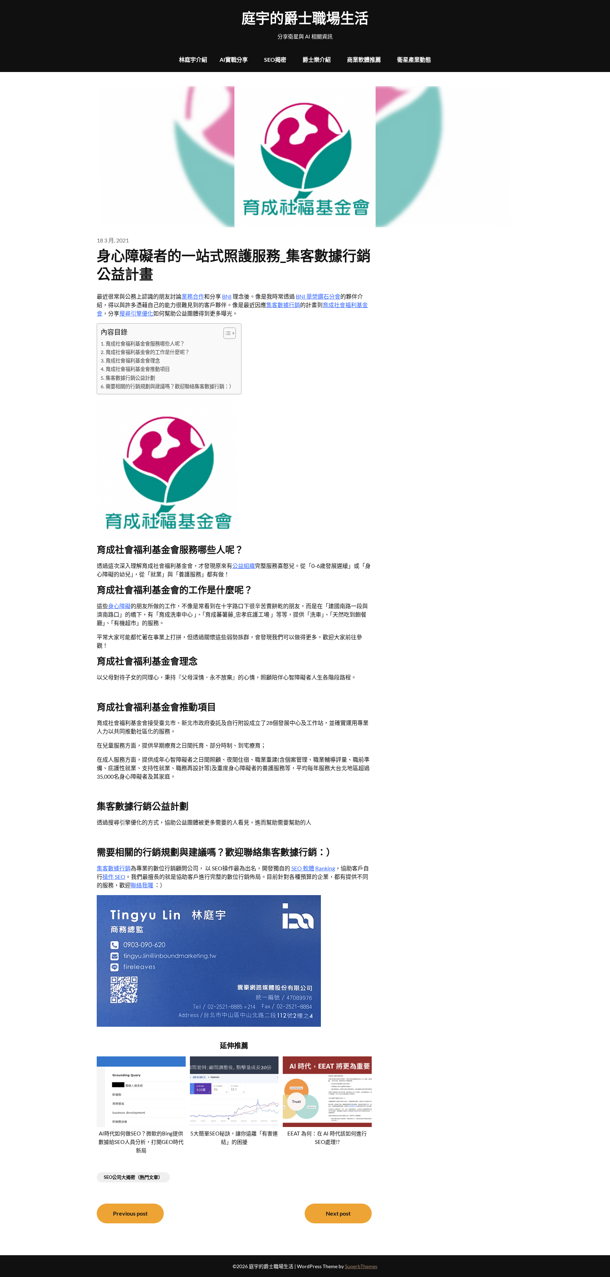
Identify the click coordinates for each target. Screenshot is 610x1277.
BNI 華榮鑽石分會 (318, 296)
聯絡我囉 (142, 885)
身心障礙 (119, 605)
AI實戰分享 (234, 59)
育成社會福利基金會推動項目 (138, 369)
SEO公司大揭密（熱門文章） (133, 1177)
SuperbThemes (361, 1266)
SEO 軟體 (302, 868)
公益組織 (243, 565)
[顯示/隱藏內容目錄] (226, 333)
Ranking (325, 868)
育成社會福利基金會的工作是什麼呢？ (148, 352)
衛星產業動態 (414, 59)
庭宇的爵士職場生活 (305, 18)
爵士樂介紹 (317, 59)
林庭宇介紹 (193, 59)
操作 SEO (113, 876)
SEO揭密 (275, 59)
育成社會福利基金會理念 (133, 361)
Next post (338, 1213)
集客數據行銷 (283, 304)
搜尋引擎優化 (136, 313)
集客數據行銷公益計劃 (130, 378)
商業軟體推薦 (364, 59)
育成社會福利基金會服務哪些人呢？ (145, 344)
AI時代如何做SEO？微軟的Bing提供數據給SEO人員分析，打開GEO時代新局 (141, 1141)
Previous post (130, 1213)
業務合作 (192, 296)
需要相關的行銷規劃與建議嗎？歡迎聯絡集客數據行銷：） (170, 386)
